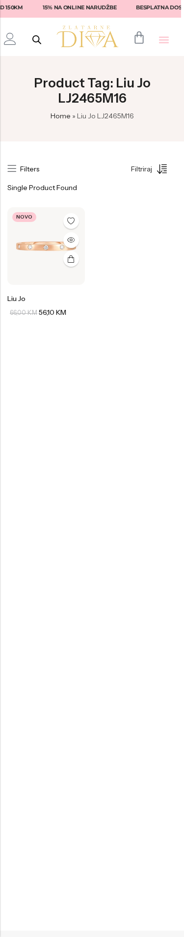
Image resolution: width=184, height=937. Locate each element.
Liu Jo (16, 298)
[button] (164, 39)
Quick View (71, 240)
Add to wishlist (71, 221)
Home (61, 115)
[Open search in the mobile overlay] (37, 39)
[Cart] (139, 37)
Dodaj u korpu (71, 259)
